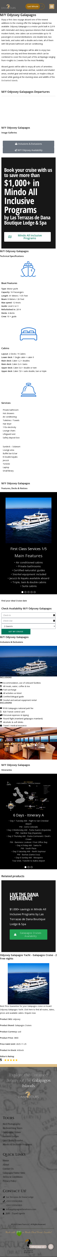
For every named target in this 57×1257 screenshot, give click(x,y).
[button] (51, 6)
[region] (28, 543)
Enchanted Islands (9, 80)
